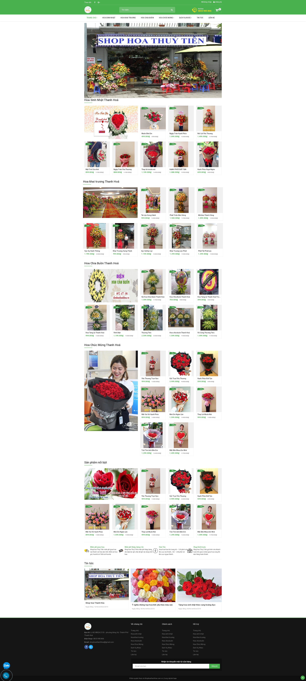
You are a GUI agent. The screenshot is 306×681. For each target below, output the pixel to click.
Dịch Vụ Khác (185, 18)
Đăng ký (218, 2)
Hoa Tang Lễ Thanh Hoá (95, 333)
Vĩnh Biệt (117, 333)
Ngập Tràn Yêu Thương (123, 169)
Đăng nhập (207, 2)
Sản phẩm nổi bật (95, 462)
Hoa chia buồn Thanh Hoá (179, 333)
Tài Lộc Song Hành (148, 215)
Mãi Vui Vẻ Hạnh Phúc (150, 414)
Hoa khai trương (128, 18)
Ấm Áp (15, 672)
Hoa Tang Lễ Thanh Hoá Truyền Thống (212, 297)
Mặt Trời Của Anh (92, 169)
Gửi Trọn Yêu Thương (177, 378)
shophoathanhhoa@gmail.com (102, 642)
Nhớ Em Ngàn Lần (176, 414)
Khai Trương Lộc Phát (178, 251)
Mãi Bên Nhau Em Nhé (178, 450)
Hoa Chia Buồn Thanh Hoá (101, 263)
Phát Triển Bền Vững (178, 215)
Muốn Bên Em (147, 133)
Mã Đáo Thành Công (206, 215)
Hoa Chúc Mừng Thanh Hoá (102, 345)
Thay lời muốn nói (148, 169)
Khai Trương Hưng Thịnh (122, 251)
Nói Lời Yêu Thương (205, 133)
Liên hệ (211, 18)
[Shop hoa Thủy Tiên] (87, 10)
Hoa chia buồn (147, 18)
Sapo (175, 678)
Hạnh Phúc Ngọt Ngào (206, 169)
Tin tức (200, 18)
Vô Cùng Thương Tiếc (205, 333)
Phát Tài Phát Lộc (204, 251)
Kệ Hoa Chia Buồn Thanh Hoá (153, 297)
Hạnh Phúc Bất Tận (204, 378)
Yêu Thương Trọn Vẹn (150, 378)
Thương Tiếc (146, 333)
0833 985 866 (204, 11)
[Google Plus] (99, 2)
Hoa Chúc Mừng (166, 18)
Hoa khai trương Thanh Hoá (101, 181)
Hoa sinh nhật (108, 18)
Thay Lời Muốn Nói (204, 414)
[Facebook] (95, 2)
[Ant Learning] (110, 202)
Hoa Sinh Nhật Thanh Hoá (101, 100)
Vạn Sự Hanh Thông (92, 251)
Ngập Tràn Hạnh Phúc (178, 133)
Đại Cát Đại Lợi (146, 251)
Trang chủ (92, 18)
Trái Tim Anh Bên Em (150, 450)
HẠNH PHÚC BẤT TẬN (177, 169)
